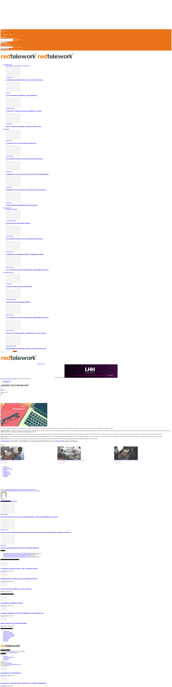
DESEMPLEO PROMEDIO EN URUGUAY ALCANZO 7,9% (21, 489)
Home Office (11, 209)
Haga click (62, 441)
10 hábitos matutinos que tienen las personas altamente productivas (17, 554)
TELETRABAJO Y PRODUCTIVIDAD (12, 603)
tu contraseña (16, 40)
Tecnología (5, 475)
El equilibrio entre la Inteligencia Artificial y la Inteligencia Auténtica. (25, 254)
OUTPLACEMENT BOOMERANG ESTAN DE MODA (21, 205)
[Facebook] (12, 399)
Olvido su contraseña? (5, 43)
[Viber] (52, 399)
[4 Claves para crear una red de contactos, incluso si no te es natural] (13, 139)
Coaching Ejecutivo (12, 65)
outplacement (6, 471)
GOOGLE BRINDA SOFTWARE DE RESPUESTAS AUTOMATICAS (24, 490)
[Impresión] (37, 399)
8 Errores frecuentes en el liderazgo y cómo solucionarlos (21, 95)
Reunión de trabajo (7, 473)
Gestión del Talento (7, 64)
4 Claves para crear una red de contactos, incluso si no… (21, 143)
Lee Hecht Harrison (5, 441)
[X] (17, 399)
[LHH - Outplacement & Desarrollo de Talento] (91, 377)
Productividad (6, 472)
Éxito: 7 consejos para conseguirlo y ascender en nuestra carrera (23, 126)
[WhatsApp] (22, 399)
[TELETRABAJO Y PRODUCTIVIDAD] (4, 600)
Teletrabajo (5, 476)
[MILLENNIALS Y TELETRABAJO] (4, 670)
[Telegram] (42, 399)
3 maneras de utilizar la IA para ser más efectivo (19, 286)
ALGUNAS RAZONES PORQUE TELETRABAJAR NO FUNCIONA (71, 460)
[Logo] (19, 62)
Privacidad (5, 656)
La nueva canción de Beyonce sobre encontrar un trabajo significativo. (20, 548)
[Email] (32, 399)
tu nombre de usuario (17, 39)
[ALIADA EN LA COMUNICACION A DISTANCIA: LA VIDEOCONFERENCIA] (4, 680)
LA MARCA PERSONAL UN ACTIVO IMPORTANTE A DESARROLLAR (22, 613)
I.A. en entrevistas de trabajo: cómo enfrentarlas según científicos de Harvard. (27, 269)
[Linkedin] (27, 399)
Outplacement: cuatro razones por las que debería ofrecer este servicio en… (26, 189)
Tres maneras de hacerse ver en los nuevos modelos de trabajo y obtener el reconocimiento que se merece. (29, 516)
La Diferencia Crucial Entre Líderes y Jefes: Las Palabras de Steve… (25, 80)
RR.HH (15, 209)
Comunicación (9, 77)
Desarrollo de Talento (21, 65)
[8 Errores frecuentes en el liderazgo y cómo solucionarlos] (13, 91)
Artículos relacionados (6, 501)
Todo (7, 65)
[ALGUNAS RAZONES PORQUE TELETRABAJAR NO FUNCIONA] (85, 453)
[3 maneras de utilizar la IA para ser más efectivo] (13, 282)
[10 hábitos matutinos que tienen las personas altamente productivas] (4, 576)
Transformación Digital (11, 220)
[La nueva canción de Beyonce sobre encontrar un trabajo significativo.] (8, 544)
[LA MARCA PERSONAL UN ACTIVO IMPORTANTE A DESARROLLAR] (4, 610)
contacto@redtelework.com (12, 652)
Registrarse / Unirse (7, 34)
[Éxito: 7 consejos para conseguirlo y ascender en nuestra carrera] (13, 122)
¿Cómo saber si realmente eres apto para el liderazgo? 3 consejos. (24, 111)
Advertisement (6, 658)
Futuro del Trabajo (10, 156)
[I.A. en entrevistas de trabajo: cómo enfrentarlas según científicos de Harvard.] (13, 265)
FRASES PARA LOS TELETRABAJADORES (14, 623)
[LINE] (47, 399)
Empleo (5, 470)
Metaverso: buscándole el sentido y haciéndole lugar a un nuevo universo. (26, 333)
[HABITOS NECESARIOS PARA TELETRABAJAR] (28, 453)
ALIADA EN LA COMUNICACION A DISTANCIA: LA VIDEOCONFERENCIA (23, 683)
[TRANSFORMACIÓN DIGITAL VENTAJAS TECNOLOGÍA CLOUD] (13, 344)
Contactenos (5, 659)
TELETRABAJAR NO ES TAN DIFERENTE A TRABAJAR (126, 460)
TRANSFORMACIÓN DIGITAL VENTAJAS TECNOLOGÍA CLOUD (26, 348)
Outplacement (6, 129)
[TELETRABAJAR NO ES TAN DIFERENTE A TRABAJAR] (142, 453)
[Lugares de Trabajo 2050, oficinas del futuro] (13, 219)
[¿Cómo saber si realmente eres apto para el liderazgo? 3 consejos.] (13, 107)
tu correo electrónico (17, 47)
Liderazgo (28, 65)
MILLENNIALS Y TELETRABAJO (11, 673)
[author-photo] (4, 497)
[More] (57, 399)
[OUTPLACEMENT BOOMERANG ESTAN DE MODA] (13, 201)
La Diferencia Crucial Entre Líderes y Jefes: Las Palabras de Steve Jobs (18, 553)
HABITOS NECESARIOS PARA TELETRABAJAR (11, 460)
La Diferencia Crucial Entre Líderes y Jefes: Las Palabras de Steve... (19, 568)
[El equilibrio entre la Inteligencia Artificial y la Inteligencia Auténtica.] (13, 250)
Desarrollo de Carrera (7, 469)
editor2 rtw (3, 389)
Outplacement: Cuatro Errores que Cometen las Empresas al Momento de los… (28, 174)
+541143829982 (8, 663)
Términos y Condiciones (8, 657)
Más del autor (14, 501)
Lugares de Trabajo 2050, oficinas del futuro (18, 223)
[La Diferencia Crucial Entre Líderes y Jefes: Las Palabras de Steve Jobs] (13, 76)
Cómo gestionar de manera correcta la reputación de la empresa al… (25, 158)
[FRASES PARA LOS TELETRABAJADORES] (4, 620)
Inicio (2, 378)
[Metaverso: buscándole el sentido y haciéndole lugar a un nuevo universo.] (13, 329)
